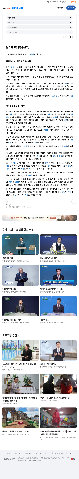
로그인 (47, 2)
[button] (39, 18)
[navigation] (4, 8)
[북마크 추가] (71, 37)
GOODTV (55, 2)
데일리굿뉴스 (64, 2)
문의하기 (73, 2)
